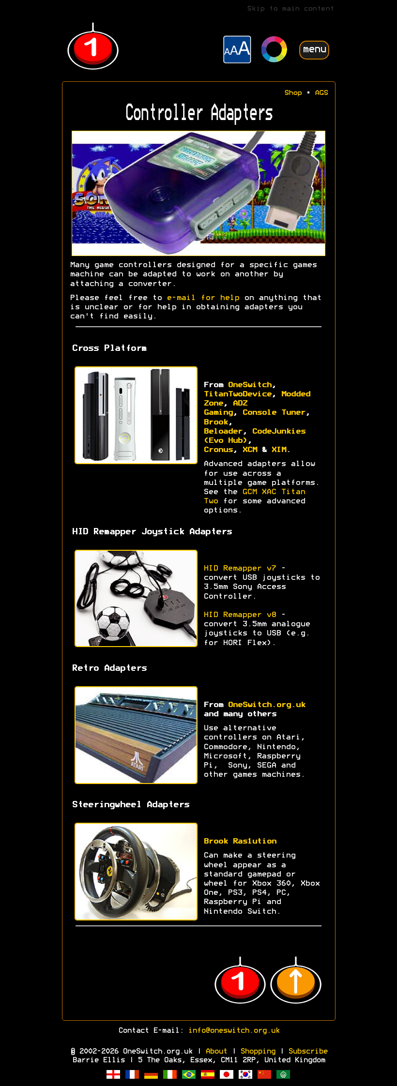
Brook (215, 422)
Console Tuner (273, 412)
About (216, 1051)
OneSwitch (249, 385)
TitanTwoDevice (237, 394)
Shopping (257, 1051)
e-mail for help (203, 298)
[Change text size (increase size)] (237, 50)
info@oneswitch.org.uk (233, 1030)
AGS (321, 93)
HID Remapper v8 (239, 615)
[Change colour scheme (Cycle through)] (275, 50)
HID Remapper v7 (239, 568)
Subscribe (307, 1051)
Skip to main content (290, 9)
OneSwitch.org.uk (266, 705)
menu (314, 49)
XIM (278, 450)
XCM (249, 450)
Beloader (222, 431)
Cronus (217, 450)
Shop (293, 93)
